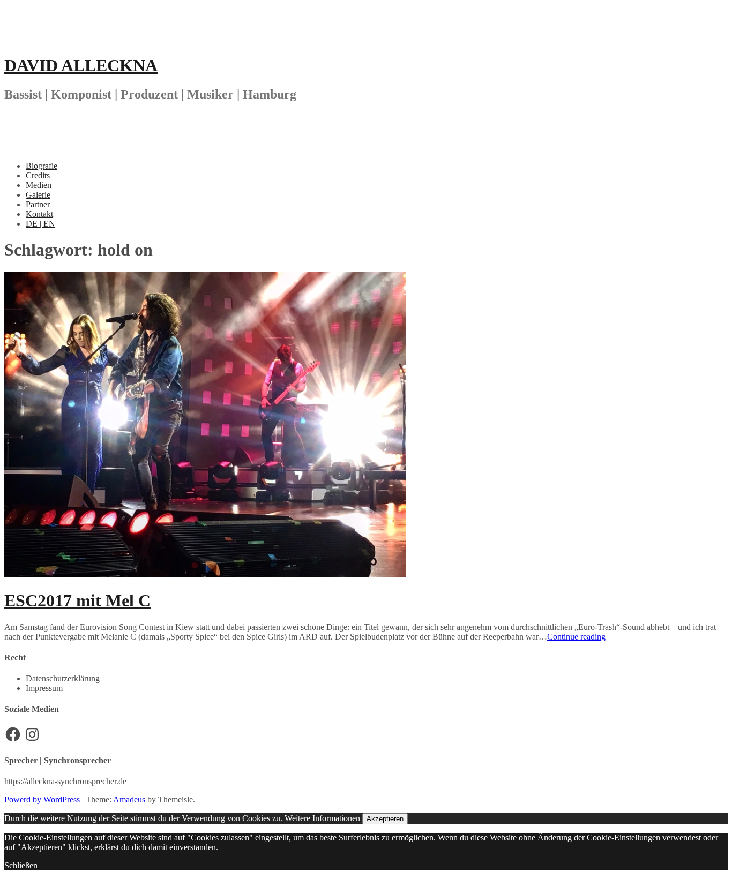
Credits (38, 175)
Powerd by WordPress (42, 799)
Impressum (44, 688)
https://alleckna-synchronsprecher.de (65, 781)
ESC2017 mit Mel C (77, 600)
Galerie (38, 194)
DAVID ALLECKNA (81, 65)
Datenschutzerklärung (63, 678)
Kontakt (39, 214)
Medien (38, 185)
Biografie (41, 165)
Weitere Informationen (322, 818)
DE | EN (40, 223)
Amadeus (129, 799)
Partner (38, 204)
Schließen (21, 865)
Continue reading (576, 636)
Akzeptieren (385, 819)
